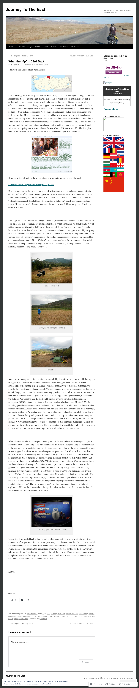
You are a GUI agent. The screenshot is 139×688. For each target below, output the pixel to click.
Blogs (29, 46)
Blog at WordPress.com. (91, 678)
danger (91, 613)
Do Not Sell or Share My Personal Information (118, 678)
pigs (57, 616)
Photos (37, 46)
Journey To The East (25, 9)
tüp (82, 616)
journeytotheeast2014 (40, 65)
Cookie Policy (47, 684)
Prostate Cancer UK (66, 616)
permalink (43, 618)
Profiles (22, 46)
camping (54, 613)
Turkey (16, 618)
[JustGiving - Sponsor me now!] (113, 75)
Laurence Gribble (29, 616)
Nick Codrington (43, 616)
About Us (12, 46)
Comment (86, 662)
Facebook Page (110, 109)
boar (48, 613)
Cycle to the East (72, 613)
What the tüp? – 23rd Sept (26, 61)
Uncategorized (32, 613)
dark (10, 616)
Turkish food (23, 618)
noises (52, 616)
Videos (45, 46)
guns (14, 616)
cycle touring (83, 613)
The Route (74, 46)
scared (77, 616)
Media (53, 46)
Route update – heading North (20, 56)
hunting (20, 616)
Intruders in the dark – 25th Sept (82, 56)
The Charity (63, 46)
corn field (61, 613)
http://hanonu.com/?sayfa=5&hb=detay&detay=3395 (31, 184)
